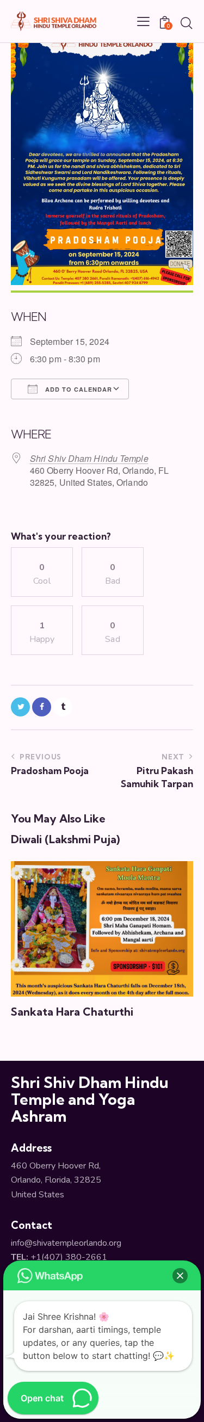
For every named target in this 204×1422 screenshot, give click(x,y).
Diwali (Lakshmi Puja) (65, 839)
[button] (180, 1275)
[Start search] (186, 22)
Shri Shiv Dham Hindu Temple (89, 458)
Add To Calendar (77, 389)
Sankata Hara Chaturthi (72, 1011)
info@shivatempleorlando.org (66, 1243)
